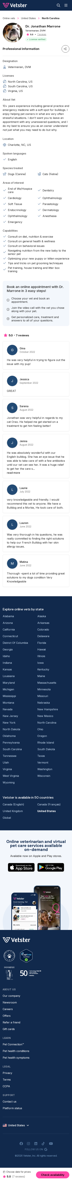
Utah (6, 762)
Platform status (12, 1108)
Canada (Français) (49, 804)
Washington (44, 769)
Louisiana (9, 676)
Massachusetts (46, 682)
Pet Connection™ (13, 1044)
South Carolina (12, 749)
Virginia (7, 769)
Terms (7, 1079)
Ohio (40, 729)
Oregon (42, 736)
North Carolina (46, 722)
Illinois (41, 656)
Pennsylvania (11, 742)
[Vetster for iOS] (21, 867)
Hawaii (41, 649)
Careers (8, 1009)
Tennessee (9, 756)
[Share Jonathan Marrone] (65, 49)
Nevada (7, 709)
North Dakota (11, 729)
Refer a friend (11, 1022)
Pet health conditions (16, 1051)
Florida (41, 642)
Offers (7, 1015)
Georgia (8, 649)
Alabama (8, 616)
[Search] (58, 5)
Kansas (7, 669)
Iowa (40, 662)
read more (13, 472)
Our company (11, 995)
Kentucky (43, 669)
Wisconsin (43, 775)
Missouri (42, 696)
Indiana (7, 662)
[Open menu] (65, 5)
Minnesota (44, 689)
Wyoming (9, 782)
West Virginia (11, 775)
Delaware (43, 636)
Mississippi (9, 696)
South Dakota (46, 749)
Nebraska (43, 702)
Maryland (9, 682)
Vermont (42, 762)
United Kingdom (13, 811)
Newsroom (10, 1002)
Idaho (6, 656)
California (9, 629)
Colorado (43, 629)
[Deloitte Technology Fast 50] (30, 973)
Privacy (7, 1073)
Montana (8, 702)
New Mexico (45, 716)
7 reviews (41, 34)
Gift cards (9, 1029)
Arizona (8, 623)
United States (46, 811)
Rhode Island (45, 742)
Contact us (9, 1101)
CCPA (6, 1086)
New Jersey (10, 716)
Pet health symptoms (16, 1057)
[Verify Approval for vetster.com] (26, 956)
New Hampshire (47, 709)
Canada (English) (13, 804)
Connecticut (10, 636)
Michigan (8, 689)
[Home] (15, 5)
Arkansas (43, 623)
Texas (41, 756)
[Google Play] (50, 867)
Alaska (41, 616)
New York (9, 722)
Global (7, 817)
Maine (41, 676)
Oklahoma (9, 736)
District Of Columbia (15, 642)
